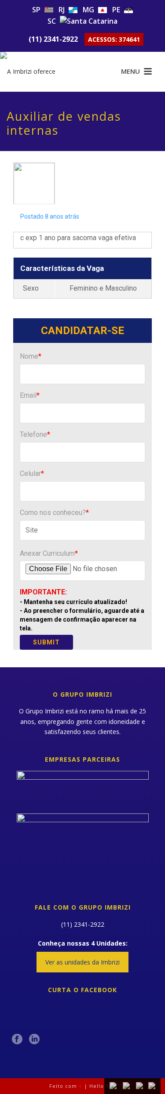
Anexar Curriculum (49, 553)
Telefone (35, 434)
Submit (46, 642)
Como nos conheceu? (54, 512)
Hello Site (102, 1086)
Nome (30, 356)
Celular (32, 473)
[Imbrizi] (35, 71)
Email (30, 395)
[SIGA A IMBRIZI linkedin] (34, 1039)
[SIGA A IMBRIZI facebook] (17, 1039)
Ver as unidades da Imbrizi (82, 962)
